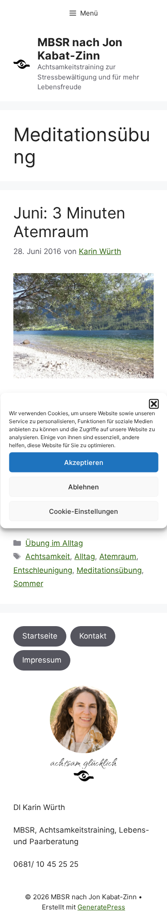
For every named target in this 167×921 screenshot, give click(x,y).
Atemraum (117, 556)
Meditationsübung (109, 570)
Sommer (28, 583)
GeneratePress (101, 907)
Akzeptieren (83, 462)
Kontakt (92, 635)
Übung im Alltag (54, 543)
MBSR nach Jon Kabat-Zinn (79, 49)
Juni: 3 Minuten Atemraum (69, 222)
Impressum (41, 659)
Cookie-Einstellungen (83, 511)
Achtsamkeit (47, 556)
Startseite (39, 635)
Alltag (84, 556)
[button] (153, 404)
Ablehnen (83, 486)
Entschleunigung (42, 570)
